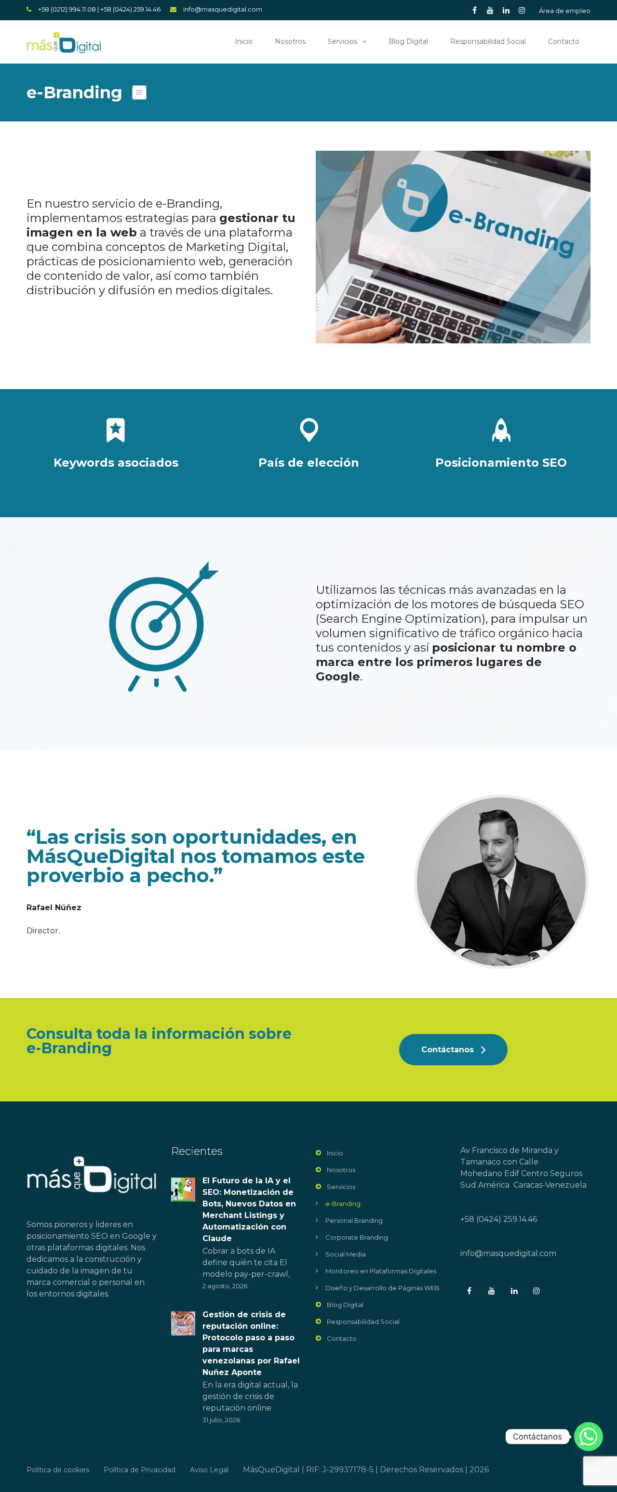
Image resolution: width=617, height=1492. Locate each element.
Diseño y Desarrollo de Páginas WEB (382, 1288)
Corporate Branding (356, 1237)
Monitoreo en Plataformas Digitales (380, 1271)
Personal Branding (354, 1220)
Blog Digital (408, 41)
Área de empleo (564, 10)
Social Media (345, 1254)
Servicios (342, 41)
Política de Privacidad (139, 1470)
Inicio (244, 41)
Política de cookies (58, 1470)
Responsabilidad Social (488, 41)
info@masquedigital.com (222, 9)
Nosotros (290, 41)
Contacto (563, 41)
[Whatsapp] (588, 1436)
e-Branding (343, 1203)
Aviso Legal (209, 1470)
